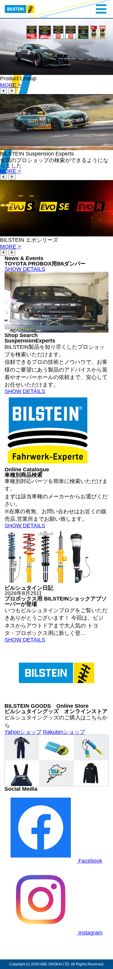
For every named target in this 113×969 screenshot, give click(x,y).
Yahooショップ (23, 732)
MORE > (10, 85)
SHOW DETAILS (25, 269)
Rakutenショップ (64, 732)
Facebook (89, 861)
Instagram (89, 933)
